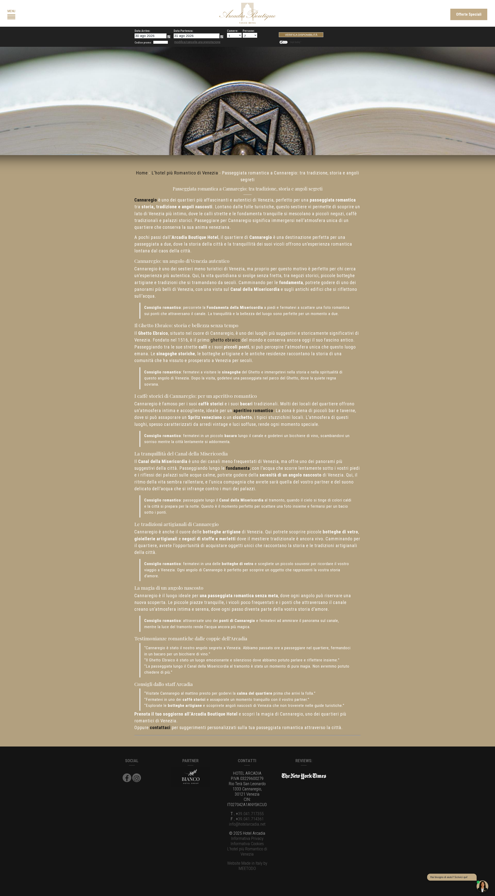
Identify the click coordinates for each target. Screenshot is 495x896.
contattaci (160, 727)
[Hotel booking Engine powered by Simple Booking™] (295, 41)
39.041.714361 (251, 818)
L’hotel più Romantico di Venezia (185, 173)
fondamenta (238, 468)
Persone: (249, 31)
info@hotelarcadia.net (247, 824)
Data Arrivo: (142, 31)
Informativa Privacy (247, 838)
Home (142, 173)
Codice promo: (143, 42)
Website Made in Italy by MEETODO (247, 866)
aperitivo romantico (253, 410)
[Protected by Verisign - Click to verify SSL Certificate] (284, 41)
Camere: (232, 31)
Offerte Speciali (468, 14)
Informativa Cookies (247, 843)
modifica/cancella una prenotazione (197, 42)
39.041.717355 (251, 813)
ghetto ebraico (225, 340)
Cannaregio (145, 200)
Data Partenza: (183, 31)
